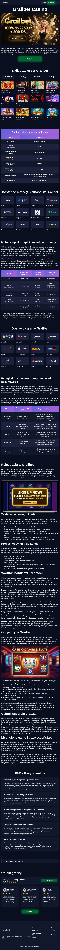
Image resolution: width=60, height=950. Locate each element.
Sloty (50, 76)
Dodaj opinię (49, 880)
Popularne (7, 76)
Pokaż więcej (30, 911)
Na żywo (21, 76)
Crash (36, 76)
